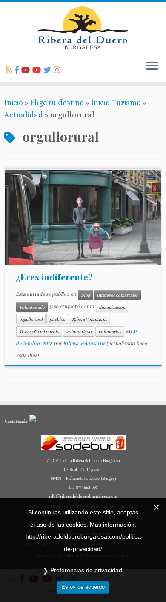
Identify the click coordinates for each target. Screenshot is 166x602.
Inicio (13, 102)
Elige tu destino (57, 102)
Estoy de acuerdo (83, 587)
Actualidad (23, 115)
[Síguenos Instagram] (58, 70)
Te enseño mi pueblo (39, 331)
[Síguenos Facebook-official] (18, 70)
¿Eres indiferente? (54, 276)
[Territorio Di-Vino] (26, 70)
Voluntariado (32, 307)
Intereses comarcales (117, 294)
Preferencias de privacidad (86, 570)
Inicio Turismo (116, 102)
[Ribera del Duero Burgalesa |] (83, 27)
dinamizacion (112, 307)
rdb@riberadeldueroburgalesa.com (83, 496)
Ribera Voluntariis (89, 319)
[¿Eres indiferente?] (83, 217)
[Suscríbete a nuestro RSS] (10, 70)
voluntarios (109, 331)
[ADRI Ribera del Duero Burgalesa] (37, 70)
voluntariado (79, 331)
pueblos (57, 319)
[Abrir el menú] (152, 66)
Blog (85, 294)
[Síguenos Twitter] (48, 70)
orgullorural (31, 319)
